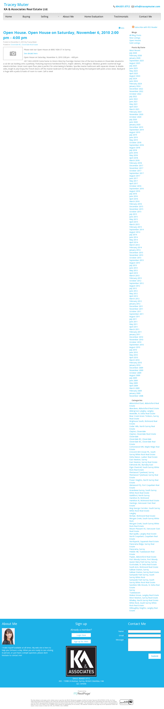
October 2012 (135, 280)
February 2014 (135, 247)
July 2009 (133, 378)
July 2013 (133, 265)
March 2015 (134, 224)
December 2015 (136, 206)
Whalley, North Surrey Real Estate (143, 600)
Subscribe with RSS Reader (145, 27)
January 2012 (134, 303)
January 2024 (134, 86)
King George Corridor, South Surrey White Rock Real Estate (144, 509)
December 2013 (136, 252)
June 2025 (133, 68)
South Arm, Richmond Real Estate (143, 567)
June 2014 (133, 237)
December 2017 (136, 165)
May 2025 (133, 70)
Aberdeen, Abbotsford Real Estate (144, 408)
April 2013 (133, 273)
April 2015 (133, 221)
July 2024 (133, 78)
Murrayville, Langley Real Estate (142, 533)
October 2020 (135, 117)
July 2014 (133, 234)
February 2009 (135, 390)
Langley (132, 513)
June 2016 (133, 196)
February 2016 (135, 204)
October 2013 (135, 257)
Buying (26, 16)
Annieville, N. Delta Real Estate (142, 413)
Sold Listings (134, 43)
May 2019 (133, 140)
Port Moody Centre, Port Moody (143, 559)
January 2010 (134, 365)
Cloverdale (133, 436)
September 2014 (136, 229)
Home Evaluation (93, 16)
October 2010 (135, 342)
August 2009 (134, 375)
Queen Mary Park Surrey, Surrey (143, 562)
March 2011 (134, 329)
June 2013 (133, 268)
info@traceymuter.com (147, 6)
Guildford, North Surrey (139, 495)
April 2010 (133, 357)
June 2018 (133, 152)
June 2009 (133, 380)
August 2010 (134, 347)
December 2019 (136, 127)
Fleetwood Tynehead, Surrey (141, 472)
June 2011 (133, 321)
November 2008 (136, 395)
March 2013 (134, 275)
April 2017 (133, 183)
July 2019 (133, 134)
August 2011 (134, 316)
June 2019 (133, 137)
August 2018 (134, 147)
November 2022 (136, 91)
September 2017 (136, 173)
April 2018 (133, 157)
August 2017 (134, 175)
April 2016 (133, 198)
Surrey (132, 590)
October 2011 (135, 311)
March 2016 (134, 201)
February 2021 (135, 111)
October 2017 (135, 170)
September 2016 (136, 188)
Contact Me (145, 16)
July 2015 (133, 214)
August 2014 (134, 232)
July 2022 (133, 96)
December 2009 (136, 367)
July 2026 (133, 53)
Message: (120, 639)
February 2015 (135, 227)
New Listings (134, 37)
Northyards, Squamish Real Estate (144, 541)
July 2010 (133, 349)
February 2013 (135, 278)
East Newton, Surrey (138, 459)
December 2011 (136, 306)
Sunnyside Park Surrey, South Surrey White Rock (141, 575)
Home (8, 16)
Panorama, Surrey (137, 549)
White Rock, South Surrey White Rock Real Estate (143, 604)
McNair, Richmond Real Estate (142, 516)
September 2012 (136, 283)
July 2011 (133, 319)
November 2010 (136, 339)
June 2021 (133, 101)
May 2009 (133, 383)
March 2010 (134, 360)
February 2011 (135, 332)
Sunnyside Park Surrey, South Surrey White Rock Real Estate (142, 581)
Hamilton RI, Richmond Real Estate (144, 500)
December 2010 (136, 337)
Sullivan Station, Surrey (139, 569)
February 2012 (135, 301)
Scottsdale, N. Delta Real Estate (143, 564)
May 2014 (133, 239)
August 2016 (134, 191)
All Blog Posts (135, 35)
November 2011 (136, 308)
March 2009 (134, 388)
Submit (154, 656)
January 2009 (134, 393)
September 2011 (136, 314)
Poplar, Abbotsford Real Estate (142, 556)
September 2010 (136, 344)
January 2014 (134, 250)
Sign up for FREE (81, 641)
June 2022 (133, 99)
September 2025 (136, 60)
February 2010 (135, 362)
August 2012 (134, 285)
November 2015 (136, 209)
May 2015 (133, 219)
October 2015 (135, 211)
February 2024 (135, 83)
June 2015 (133, 216)
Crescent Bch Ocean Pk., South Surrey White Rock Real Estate (142, 453)
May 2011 (133, 324)
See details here (31, 53)
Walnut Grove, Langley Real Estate (144, 595)
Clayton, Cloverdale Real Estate (142, 434)
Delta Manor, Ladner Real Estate (143, 457)
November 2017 (136, 168)
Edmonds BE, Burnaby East (141, 464)
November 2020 (136, 114)
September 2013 (136, 260)
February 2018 (135, 163)
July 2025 (133, 65)
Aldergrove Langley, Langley (141, 411)
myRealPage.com (82, 694)
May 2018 (133, 155)
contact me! (17, 655)
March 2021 (134, 109)
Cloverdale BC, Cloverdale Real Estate (24, 45)
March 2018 (134, 160)
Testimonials (121, 16)
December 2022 (136, 88)
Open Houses (135, 40)
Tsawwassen (134, 592)
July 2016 (133, 193)
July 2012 (133, 288)
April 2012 (133, 296)
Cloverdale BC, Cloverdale (140, 439)
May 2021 (133, 104)
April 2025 (133, 73)
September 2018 (136, 145)
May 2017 (133, 181)
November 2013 (136, 255)
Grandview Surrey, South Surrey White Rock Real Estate (142, 491)
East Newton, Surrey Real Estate (143, 462)
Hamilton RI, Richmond (139, 498)
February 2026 (135, 55)
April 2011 (133, 326)
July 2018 (133, 150)
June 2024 (133, 81)
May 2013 (133, 270)
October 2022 (135, 94)
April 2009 (133, 385)
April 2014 (133, 242)
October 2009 (135, 372)
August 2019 (134, 132)
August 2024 (134, 76)
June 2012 (133, 291)
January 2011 (134, 334)
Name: (121, 631)
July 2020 (133, 119)
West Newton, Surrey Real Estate (143, 597)
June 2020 (133, 122)
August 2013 (134, 262)
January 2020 (134, 124)
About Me (68, 16)
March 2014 (134, 244)
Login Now (81, 635)
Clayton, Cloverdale (137, 431)
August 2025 (134, 63)
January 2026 (134, 58)
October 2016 (135, 186)
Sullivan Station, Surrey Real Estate (144, 572)
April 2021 (133, 106)
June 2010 (133, 352)
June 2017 (133, 178)
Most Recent (134, 50)
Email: (121, 635)
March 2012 (134, 298)
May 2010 (133, 355)
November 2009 (136, 370)
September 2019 (136, 129)
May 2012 (133, 293)
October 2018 (135, 142)
